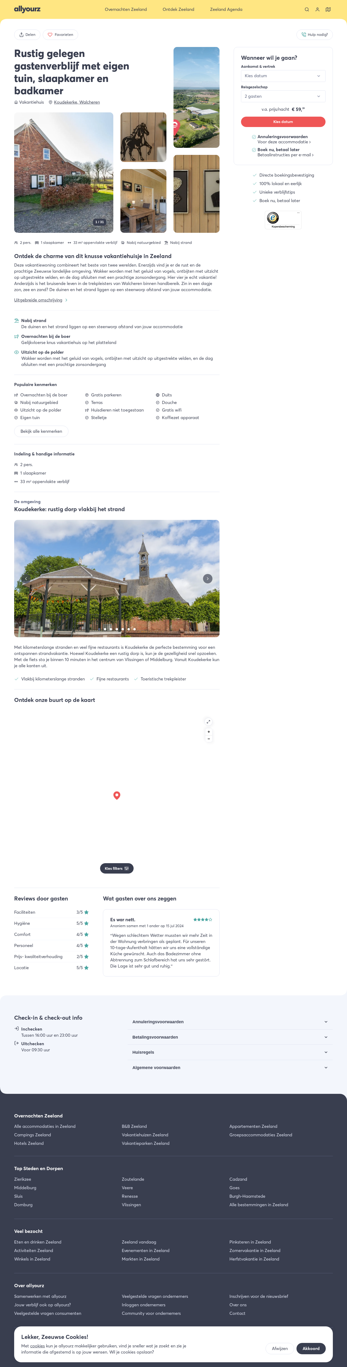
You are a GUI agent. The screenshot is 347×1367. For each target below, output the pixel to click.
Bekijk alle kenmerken (41, 431)
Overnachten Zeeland (38, 1116)
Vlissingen (131, 1204)
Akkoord (311, 1348)
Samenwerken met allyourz (40, 1296)
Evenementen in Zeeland (145, 1250)
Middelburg (25, 1187)
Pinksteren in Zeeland (250, 1242)
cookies (37, 1346)
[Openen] (208, 722)
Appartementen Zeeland (253, 1126)
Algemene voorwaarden (156, 1067)
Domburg (23, 1204)
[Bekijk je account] (317, 9)
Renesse (130, 1196)
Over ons (238, 1305)
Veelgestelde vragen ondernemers (155, 1296)
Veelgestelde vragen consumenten (47, 1313)
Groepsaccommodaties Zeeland (260, 1135)
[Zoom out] (208, 738)
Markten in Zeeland (141, 1259)
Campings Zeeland (32, 1135)
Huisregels (143, 1052)
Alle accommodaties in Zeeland (45, 1126)
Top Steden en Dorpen (38, 1168)
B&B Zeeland (134, 1126)
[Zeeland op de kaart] (328, 9)
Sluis (18, 1196)
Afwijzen (280, 1348)
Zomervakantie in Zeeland (254, 1250)
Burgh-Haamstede (247, 1196)
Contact (237, 1313)
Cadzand (238, 1179)
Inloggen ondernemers (143, 1305)
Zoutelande (133, 1179)
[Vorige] (26, 578)
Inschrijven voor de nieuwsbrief (258, 1296)
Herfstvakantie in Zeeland (254, 1259)
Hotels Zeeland (29, 1143)
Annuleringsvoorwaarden (158, 1021)
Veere (127, 1187)
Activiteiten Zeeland (33, 1250)
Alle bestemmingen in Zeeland (258, 1204)
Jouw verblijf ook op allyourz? (42, 1305)
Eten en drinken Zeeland (37, 1242)
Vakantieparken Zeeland (145, 1143)
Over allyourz (29, 1285)
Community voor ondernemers (151, 1313)
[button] (283, 220)
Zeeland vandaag (139, 1242)
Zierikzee (22, 1179)
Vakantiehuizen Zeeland (145, 1135)
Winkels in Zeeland (32, 1259)
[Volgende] (207, 578)
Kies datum (283, 121)
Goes (234, 1187)
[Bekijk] (197, 97)
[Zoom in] (208, 731)
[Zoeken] (307, 9)
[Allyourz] (27, 9)
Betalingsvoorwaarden (155, 1037)
